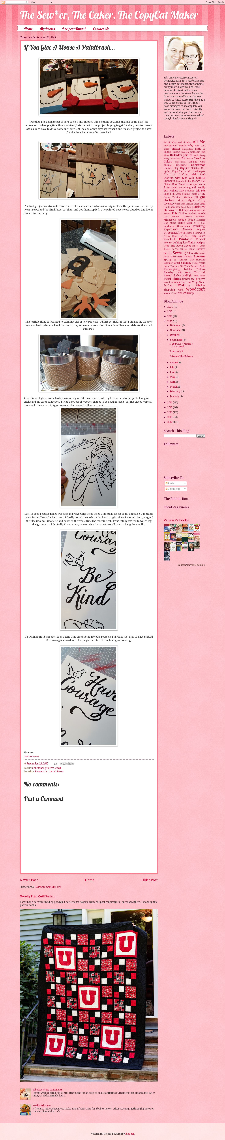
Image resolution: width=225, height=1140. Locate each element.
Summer (168, 263)
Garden (188, 197)
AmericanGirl (170, 145)
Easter (201, 184)
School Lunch (198, 246)
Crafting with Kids (175, 178)
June (172, 372)
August (174, 362)
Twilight (187, 275)
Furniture (177, 197)
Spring (168, 259)
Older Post (149, 880)
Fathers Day (176, 190)
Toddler (188, 269)
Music (173, 223)
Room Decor (183, 245)
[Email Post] (55, 763)
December (176, 325)
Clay (176, 168)
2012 (170, 412)
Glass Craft (180, 204)
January (175, 396)
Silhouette (192, 253)
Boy (183, 158)
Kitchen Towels (196, 213)
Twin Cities (199, 276)
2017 (170, 311)
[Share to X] (67, 763)
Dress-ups (191, 184)
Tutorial (199, 272)
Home (28, 29)
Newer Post (29, 880)
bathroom (195, 152)
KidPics (167, 213)
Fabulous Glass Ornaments (47, 1089)
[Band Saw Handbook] (167, 551)
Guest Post (186, 207)
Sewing (179, 253)
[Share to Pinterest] (72, 763)
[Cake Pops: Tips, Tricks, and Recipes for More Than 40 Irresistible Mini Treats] (185, 547)
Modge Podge (186, 219)
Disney (196, 181)
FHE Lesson (176, 194)
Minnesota (170, 219)
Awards (182, 145)
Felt (198, 190)
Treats (188, 272)
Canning (192, 162)
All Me (199, 142)
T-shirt (195, 263)
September (176, 340)
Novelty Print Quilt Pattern (37, 896)
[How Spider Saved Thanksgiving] (167, 539)
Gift (196, 197)
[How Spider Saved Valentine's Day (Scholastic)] (197, 530)
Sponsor (199, 256)
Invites (192, 210)
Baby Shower (172, 148)
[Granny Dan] (197, 548)
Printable (185, 239)
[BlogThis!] (64, 763)
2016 (170, 316)
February (175, 391)
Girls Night (186, 200)
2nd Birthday (185, 142)
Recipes (200, 242)
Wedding (184, 285)
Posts (170, 483)
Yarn (166, 293)
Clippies (184, 168)
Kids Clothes (179, 213)
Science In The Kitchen (175, 249)
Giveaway (169, 203)
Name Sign (185, 223)
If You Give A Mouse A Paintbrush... (181, 345)
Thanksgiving (172, 269)
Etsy (167, 187)
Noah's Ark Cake (42, 1105)
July (172, 367)
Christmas (198, 165)
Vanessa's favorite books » (191, 565)
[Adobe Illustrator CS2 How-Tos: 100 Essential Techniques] (167, 532)
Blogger (129, 1133)
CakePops (199, 158)
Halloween (171, 210)
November (176, 330)
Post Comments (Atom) (48, 887)
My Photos (47, 29)
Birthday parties (181, 155)
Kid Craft (201, 210)
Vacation (168, 282)
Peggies (201, 229)
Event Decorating (180, 187)
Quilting (177, 242)
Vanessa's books (176, 520)
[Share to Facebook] (69, 763)
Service (168, 253)
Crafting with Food (192, 174)
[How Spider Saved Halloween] (173, 539)
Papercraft (171, 229)
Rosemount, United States (49, 771)
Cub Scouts (197, 178)
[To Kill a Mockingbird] (185, 531)
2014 (170, 402)
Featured (189, 190)
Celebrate (181, 165)
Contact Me (101, 29)
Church (168, 168)
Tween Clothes (172, 275)
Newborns (169, 226)
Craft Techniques (195, 171)
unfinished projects (43, 768)
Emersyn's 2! (176, 351)
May (173, 377)
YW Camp (188, 293)
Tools (179, 272)
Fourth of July (198, 194)
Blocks (196, 155)
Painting (199, 226)
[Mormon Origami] (173, 530)
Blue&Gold (175, 158)
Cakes (168, 161)
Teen (187, 266)
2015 (170, 321)
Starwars (200, 259)
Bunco (190, 158)
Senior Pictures (197, 249)
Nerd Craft (199, 223)
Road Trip (169, 246)
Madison (200, 216)
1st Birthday (170, 142)
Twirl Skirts (172, 279)
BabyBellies (187, 149)
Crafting (169, 174)
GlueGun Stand (192, 204)
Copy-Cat (177, 171)
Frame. (167, 197)
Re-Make (189, 242)
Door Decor (178, 184)
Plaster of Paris (180, 236)
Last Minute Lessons (178, 216)
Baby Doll (199, 145)
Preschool (169, 239)
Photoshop (188, 233)
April (173, 382)
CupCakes (169, 181)
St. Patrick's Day (184, 259)
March (174, 386)
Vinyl (58, 768)
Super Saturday (182, 263)
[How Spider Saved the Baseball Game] (191, 530)
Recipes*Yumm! (74, 29)
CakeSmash (180, 162)
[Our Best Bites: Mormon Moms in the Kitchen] (191, 538)
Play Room (198, 236)
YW (179, 293)
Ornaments (183, 226)
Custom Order (183, 181)
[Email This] (61, 763)
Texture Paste (198, 266)
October (174, 335)
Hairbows (198, 206)
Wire (180, 290)
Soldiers (188, 256)
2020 (170, 306)
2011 (170, 417)
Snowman (176, 256)
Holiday (183, 210)
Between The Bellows (181, 356)
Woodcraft (195, 289)
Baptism (185, 152)
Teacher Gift (177, 266)
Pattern (187, 229)
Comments (173, 489)
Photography (173, 232)
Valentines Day (182, 282)
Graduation (174, 207)
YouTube (173, 293)
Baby (190, 145)
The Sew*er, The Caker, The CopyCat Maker (109, 14)
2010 (170, 422)
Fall (194, 187)
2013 (170, 407)
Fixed (187, 194)
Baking (176, 152)
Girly (201, 200)
